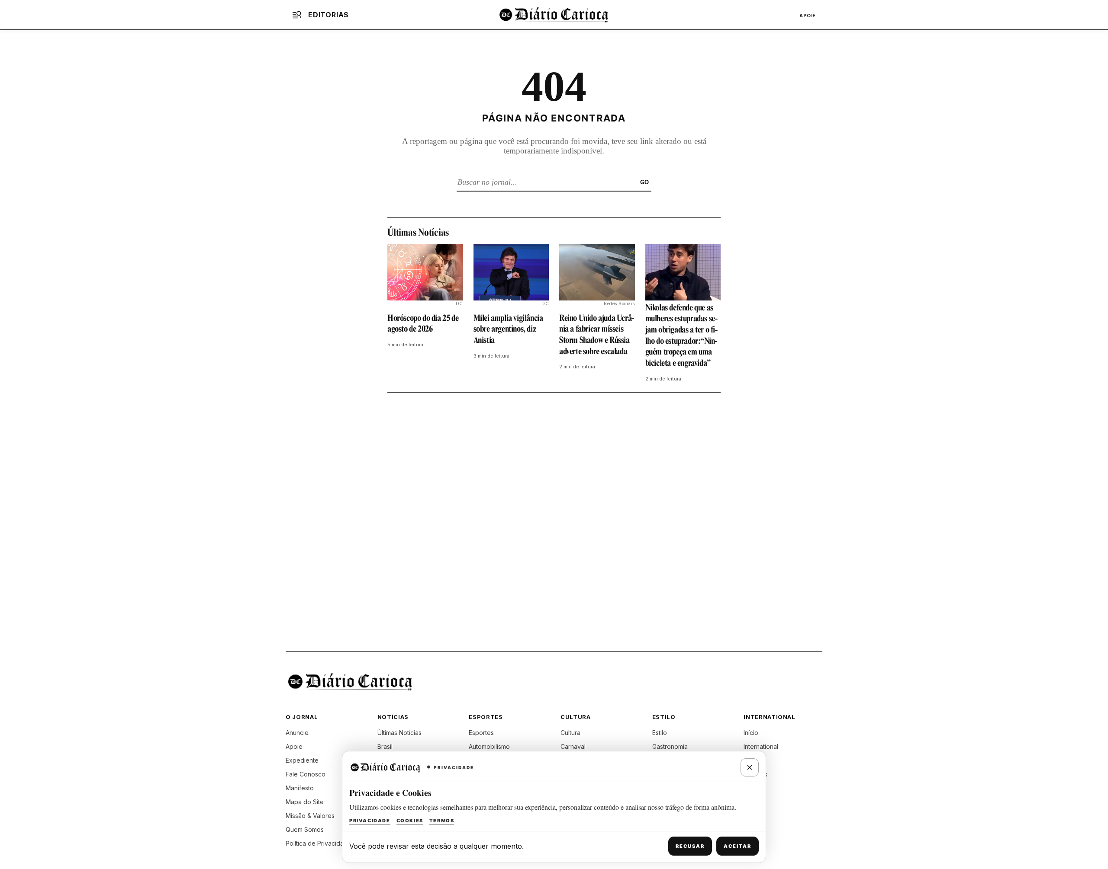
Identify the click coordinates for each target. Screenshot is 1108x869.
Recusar (690, 846)
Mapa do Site (305, 801)
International (761, 746)
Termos (441, 821)
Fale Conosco (305, 774)
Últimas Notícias (399, 732)
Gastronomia (670, 746)
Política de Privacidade (318, 843)
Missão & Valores (310, 815)
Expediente (302, 760)
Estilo (659, 732)
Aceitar (737, 846)
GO (644, 182)
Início (751, 732)
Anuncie (297, 732)
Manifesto (300, 788)
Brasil (385, 746)
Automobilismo (489, 746)
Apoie (807, 16)
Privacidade (369, 821)
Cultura (570, 732)
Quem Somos (305, 829)
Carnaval (573, 746)
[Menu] (297, 14)
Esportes (481, 732)
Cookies (409, 821)
